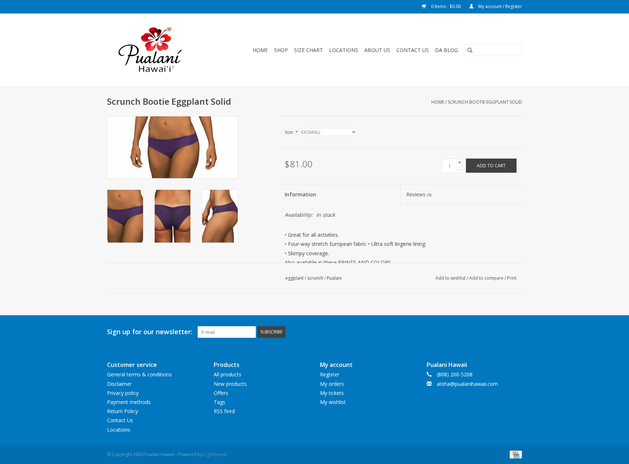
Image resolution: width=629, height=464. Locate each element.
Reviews (418, 194)
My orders (332, 383)
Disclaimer (119, 383)
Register (329, 374)
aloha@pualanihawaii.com (467, 383)
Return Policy (122, 411)
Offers (221, 392)
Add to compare (487, 278)
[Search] (467, 50)
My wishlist (333, 402)
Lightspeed (215, 454)
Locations (343, 50)
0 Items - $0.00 (446, 6)
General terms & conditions (139, 374)
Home (260, 50)
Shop (281, 50)
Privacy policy (123, 392)
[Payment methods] (514, 454)
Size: (291, 132)
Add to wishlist (450, 278)
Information (300, 194)
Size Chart (308, 50)
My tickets (332, 392)
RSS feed (224, 411)
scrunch (315, 278)
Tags (219, 402)
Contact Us (412, 50)
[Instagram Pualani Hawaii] (516, 332)
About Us (377, 50)
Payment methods (129, 402)
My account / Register (499, 6)
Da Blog (446, 50)
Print (512, 278)
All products (227, 374)
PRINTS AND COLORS (364, 262)
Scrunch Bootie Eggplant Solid (485, 102)
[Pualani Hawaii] (158, 50)
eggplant (294, 278)
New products (230, 383)
